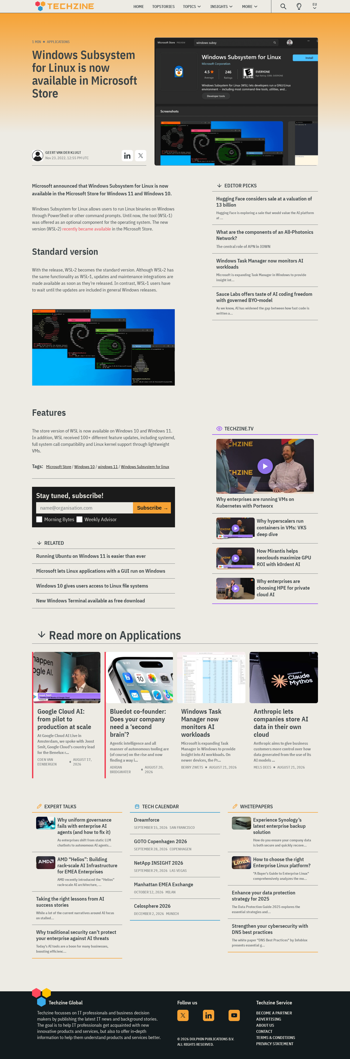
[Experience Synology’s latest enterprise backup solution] (241, 832)
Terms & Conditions (275, 1037)
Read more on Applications (115, 635)
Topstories (163, 6)
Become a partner (274, 1012)
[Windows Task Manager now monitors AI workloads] (211, 677)
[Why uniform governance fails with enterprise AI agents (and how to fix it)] (45, 832)
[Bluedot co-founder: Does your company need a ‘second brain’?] (139, 677)
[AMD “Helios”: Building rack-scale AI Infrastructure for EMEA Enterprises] (45, 871)
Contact (264, 1031)
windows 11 (108, 466)
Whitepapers (256, 806)
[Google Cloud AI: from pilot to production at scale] (66, 677)
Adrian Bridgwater (120, 769)
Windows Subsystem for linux (145, 466)
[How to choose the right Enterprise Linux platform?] (241, 868)
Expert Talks (60, 806)
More (247, 6)
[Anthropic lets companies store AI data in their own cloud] (284, 677)
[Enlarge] (168, 323)
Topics (189, 6)
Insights (219, 6)
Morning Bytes (59, 519)
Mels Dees (262, 767)
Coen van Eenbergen (47, 761)
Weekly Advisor (101, 519)
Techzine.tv (239, 428)
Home (138, 6)
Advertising (268, 1019)
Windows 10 (84, 466)
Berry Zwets (192, 767)
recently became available (86, 229)
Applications (58, 41)
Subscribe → (152, 508)
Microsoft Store (58, 466)
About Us (265, 1025)
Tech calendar (160, 806)
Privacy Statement (274, 1043)
